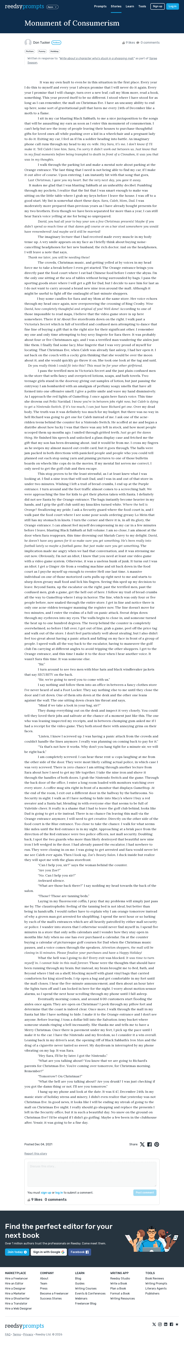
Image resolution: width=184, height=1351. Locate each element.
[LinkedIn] (166, 1324)
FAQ (7, 1334)
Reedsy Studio (120, 1278)
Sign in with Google (46, 1252)
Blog (78, 1278)
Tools (142, 6)
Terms (17, 1334)
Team (43, 1283)
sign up (46, 1192)
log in (59, 1192)
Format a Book (120, 1293)
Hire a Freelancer (16, 1278)
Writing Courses (85, 1288)
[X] (154, 1324)
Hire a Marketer (15, 1293)
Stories (116, 6)
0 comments (150, 43)
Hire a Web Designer (18, 1308)
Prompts (100, 6)
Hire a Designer (15, 1288)
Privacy (28, 1334)
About (44, 1278)
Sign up (157, 6)
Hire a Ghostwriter (17, 1298)
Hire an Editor (14, 1283)
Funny (42, 51)
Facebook (78, 1252)
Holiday (54, 51)
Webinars (81, 1298)
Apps (50, 7)
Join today (15, 1252)
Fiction (30, 51)
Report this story (35, 1153)
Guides (79, 1283)
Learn (130, 6)
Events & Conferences (90, 1293)
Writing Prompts (156, 1283)
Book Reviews (154, 1278)
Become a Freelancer (54, 1293)
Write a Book (118, 1283)
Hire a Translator (16, 1303)
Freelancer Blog (85, 1303)
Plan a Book (118, 1288)
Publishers (152, 1293)
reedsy (24, 6)
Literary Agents (156, 1288)
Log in (172, 6)
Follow (56, 42)
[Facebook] (171, 1324)
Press (43, 1288)
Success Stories (51, 1298)
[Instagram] (160, 1324)
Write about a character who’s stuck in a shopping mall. (97, 58)
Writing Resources (122, 1298)
